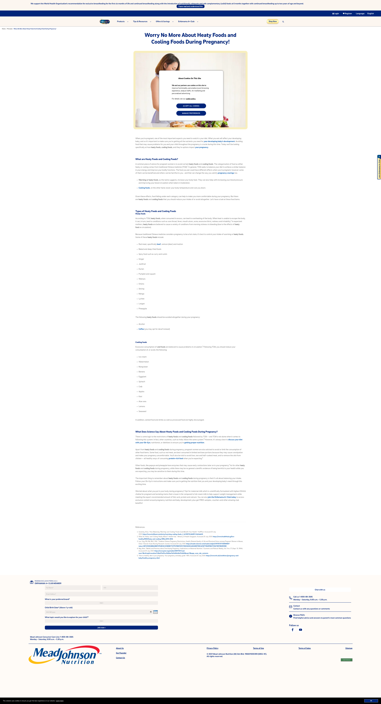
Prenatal (9, 29)
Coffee (141, 329)
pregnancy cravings (226, 173)
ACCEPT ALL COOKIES (191, 106)
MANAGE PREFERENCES (191, 113)
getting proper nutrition (194, 442)
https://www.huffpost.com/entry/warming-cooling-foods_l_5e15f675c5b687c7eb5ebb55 (172, 534)
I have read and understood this (190, 6)
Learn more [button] (60, 701)
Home (4, 29)
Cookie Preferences (346, 659)
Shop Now (273, 21)
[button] (283, 21)
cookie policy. (191, 99)
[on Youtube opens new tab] (300, 630)
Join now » (101, 627)
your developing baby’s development (219, 141)
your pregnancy (201, 147)
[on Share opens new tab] (292, 630)
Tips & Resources (140, 21)
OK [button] (371, 701)
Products (121, 21)
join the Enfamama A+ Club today (222, 497)
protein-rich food (176, 458)
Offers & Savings (163, 21)
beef (159, 244)
